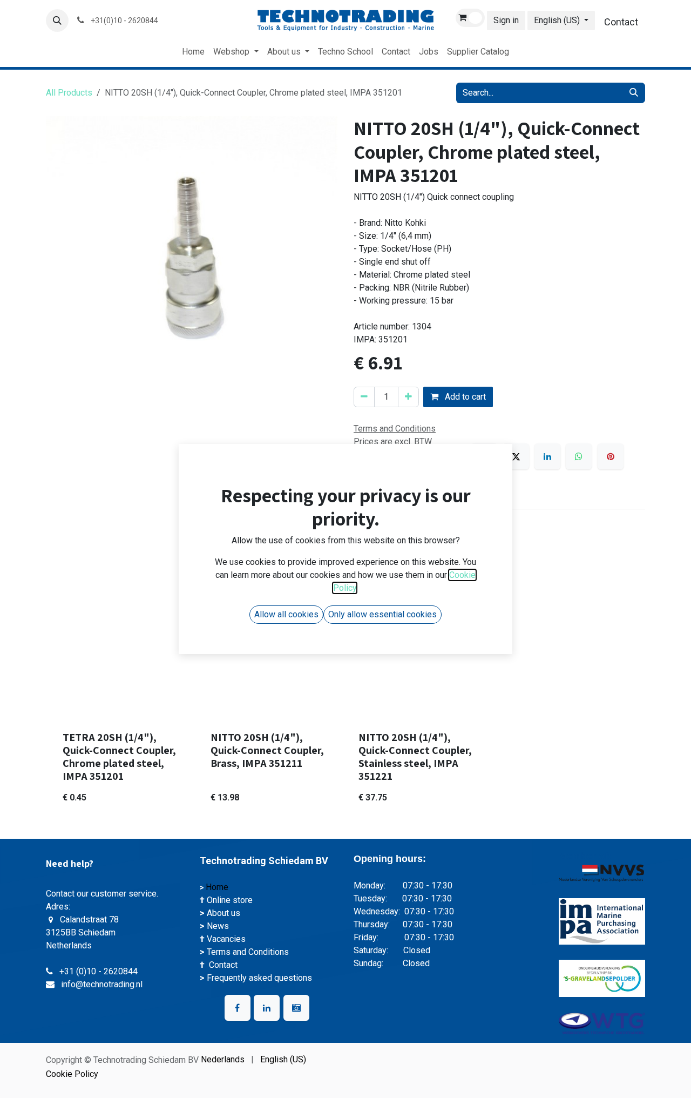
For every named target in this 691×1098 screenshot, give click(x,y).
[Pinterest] (611, 456)
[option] (345, 698)
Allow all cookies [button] (286, 614)
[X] (516, 456)
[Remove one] (364, 397)
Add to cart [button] (464, 397)
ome (221, 887)
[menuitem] (193, 52)
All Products (69, 92)
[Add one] (408, 397)
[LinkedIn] (547, 456)
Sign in (506, 20)
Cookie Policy (72, 1074)
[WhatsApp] (579, 456)
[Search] (633, 93)
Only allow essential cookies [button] (382, 614)
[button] (57, 20)
